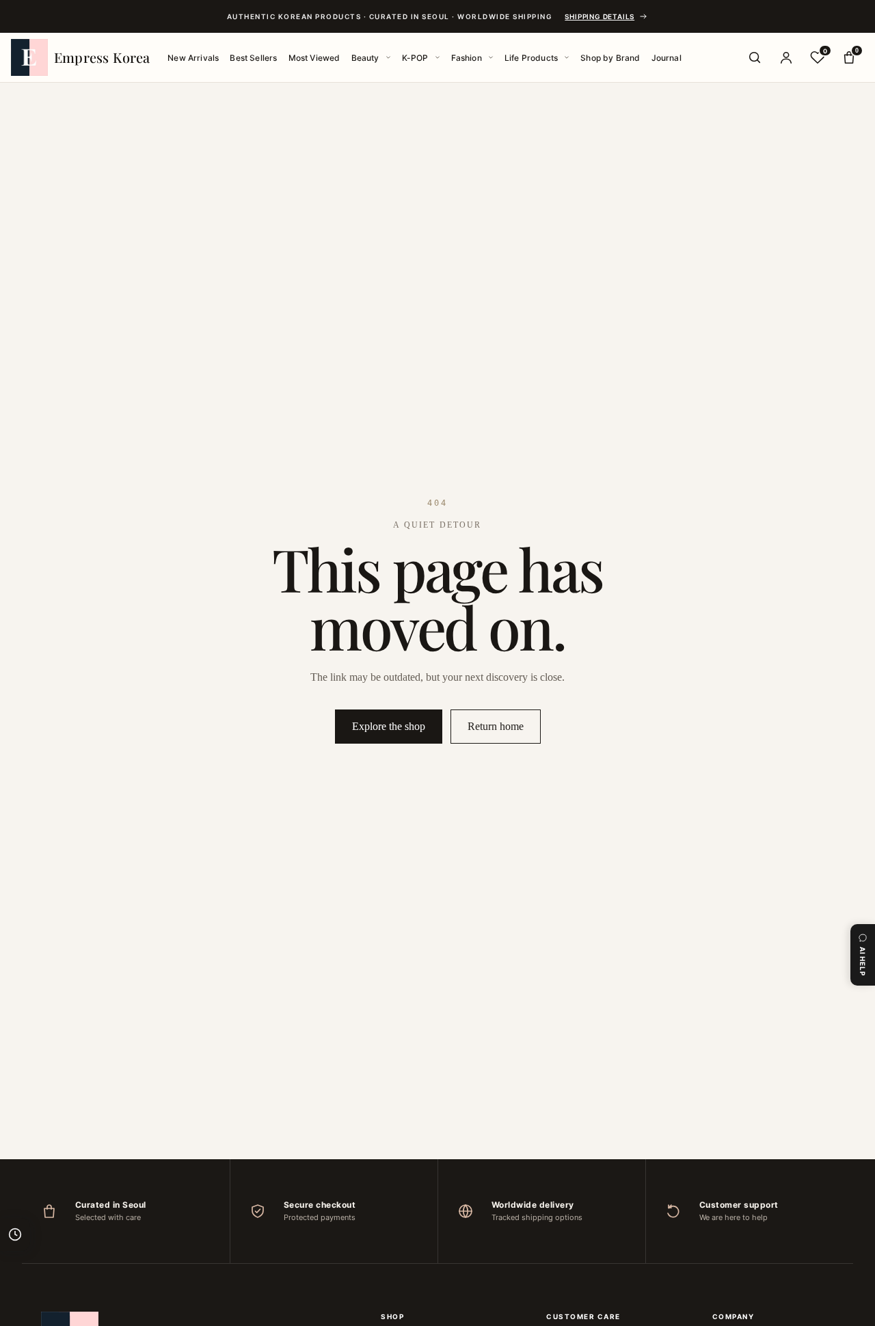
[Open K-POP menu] (437, 57)
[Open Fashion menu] (491, 57)
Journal (666, 58)
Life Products (531, 58)
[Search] (755, 57)
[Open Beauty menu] (388, 57)
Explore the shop (388, 726)
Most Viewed (314, 58)
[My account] (786, 57)
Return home (496, 726)
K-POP (415, 58)
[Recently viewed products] (15, 1234)
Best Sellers (253, 58)
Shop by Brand (610, 58)
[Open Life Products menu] (566, 57)
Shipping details (599, 16)
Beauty (365, 58)
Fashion (466, 58)
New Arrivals (193, 58)
